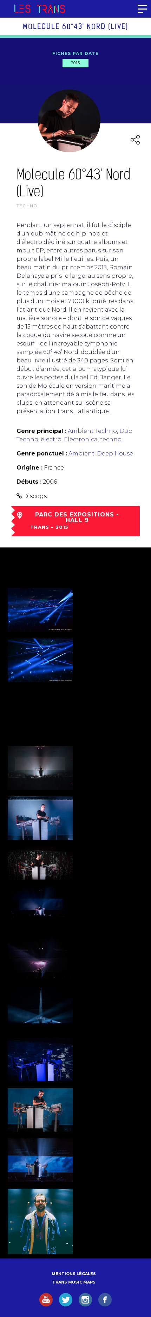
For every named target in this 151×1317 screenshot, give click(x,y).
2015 (75, 62)
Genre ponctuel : (42, 453)
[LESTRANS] (39, 9)
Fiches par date (75, 53)
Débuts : (29, 481)
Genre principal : (41, 431)
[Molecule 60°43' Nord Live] (40, 610)
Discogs (35, 496)
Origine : (29, 467)
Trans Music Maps (74, 1282)
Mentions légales (74, 1273)
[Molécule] (40, 1221)
